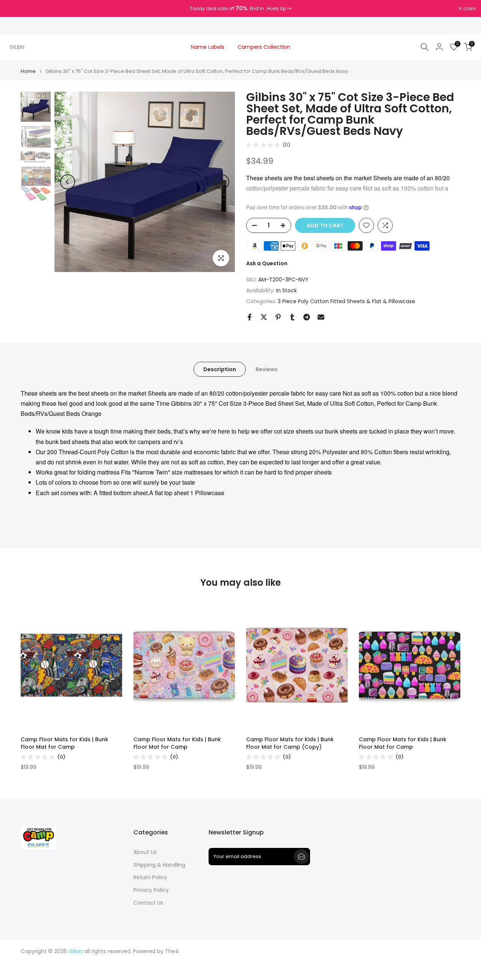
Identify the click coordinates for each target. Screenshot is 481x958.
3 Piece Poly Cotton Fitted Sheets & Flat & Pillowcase (346, 301)
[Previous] (67, 181)
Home (28, 71)
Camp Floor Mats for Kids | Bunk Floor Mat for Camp (64, 743)
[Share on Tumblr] (292, 317)
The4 (172, 951)
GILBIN (16, 47)
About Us (145, 852)
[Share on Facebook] (249, 317)
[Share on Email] (321, 317)
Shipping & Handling (159, 865)
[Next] (221, 181)
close (16, 8)
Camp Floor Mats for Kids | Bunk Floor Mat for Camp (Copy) (290, 743)
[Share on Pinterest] (278, 317)
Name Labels (207, 47)
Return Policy (150, 877)
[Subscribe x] (301, 856)
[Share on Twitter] (263, 317)
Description (219, 369)
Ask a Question (266, 263)
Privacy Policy (151, 890)
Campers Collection (263, 47)
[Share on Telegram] (306, 317)
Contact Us (148, 903)
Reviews (267, 369)
